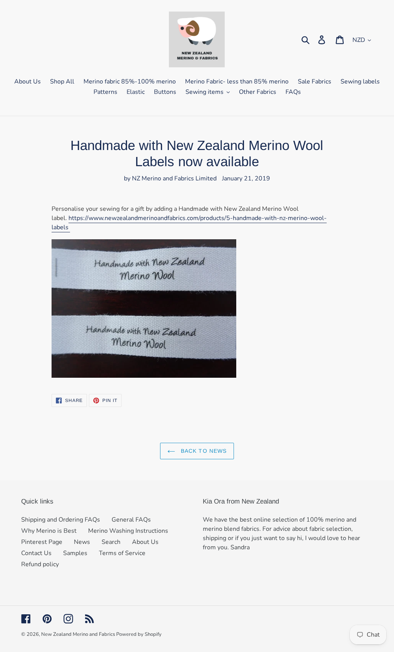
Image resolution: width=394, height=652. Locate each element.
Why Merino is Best (49, 531)
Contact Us (36, 553)
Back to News (203, 451)
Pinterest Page (41, 542)
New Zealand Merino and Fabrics (78, 634)
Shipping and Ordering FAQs (60, 519)
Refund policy (40, 564)
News (82, 542)
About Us (145, 542)
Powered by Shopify (139, 634)
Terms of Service (122, 553)
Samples (75, 553)
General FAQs (131, 519)
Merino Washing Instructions (128, 531)
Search (111, 542)
